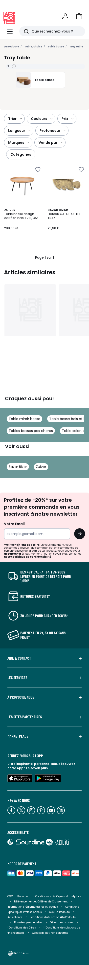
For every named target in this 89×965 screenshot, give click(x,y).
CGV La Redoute (17, 896)
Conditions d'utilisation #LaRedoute (53, 917)
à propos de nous (20, 697)
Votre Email (14, 523)
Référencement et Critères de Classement (41, 901)
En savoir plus (37, 768)
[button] (79, 16)
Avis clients (14, 917)
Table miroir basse (24, 418)
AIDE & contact (19, 658)
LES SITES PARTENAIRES (24, 717)
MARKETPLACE (17, 736)
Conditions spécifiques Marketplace (58, 896)
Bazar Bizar (18, 466)
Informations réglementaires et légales (32, 907)
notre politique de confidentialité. (28, 557)
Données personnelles (28, 922)
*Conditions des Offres (21, 927)
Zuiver (41, 466)
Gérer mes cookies (61, 922)
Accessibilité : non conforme (50, 933)
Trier (12, 118)
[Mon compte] (65, 16)
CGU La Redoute (59, 912)
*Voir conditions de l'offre (22, 545)
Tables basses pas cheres (31, 430)
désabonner (12, 554)
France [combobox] (18, 953)
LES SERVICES (17, 677)
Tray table (76, 46)
